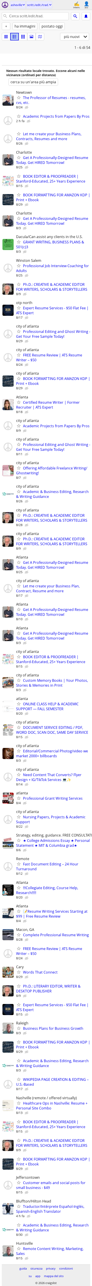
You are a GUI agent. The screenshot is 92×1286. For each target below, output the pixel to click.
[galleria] (31, 36)
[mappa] (40, 36)
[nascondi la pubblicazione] (27, 107)
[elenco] (6, 36)
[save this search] (86, 16)
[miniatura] (14, 36)
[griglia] (23, 36)
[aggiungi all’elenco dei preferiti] (18, 97)
